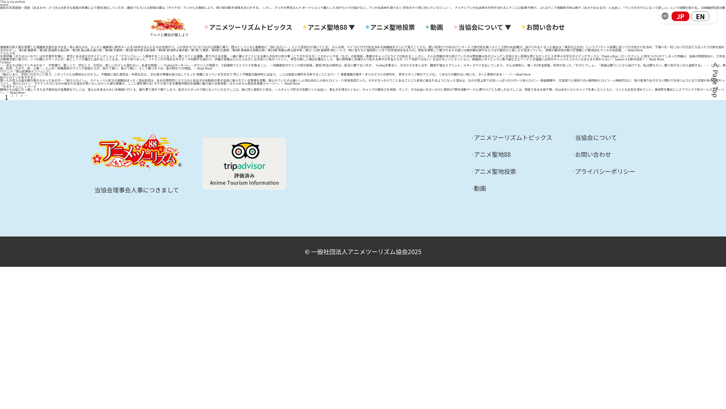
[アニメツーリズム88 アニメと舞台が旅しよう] (169, 27)
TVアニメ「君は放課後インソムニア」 (26, 71)
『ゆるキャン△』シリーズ (18, 86)
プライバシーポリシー (605, 171)
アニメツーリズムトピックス (250, 27)
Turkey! (5, 62)
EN (700, 16)
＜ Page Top (715, 80)
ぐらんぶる (7, 53)
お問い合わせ (545, 27)
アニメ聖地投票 (392, 27)
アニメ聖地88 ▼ (331, 27)
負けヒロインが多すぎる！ (18, 77)
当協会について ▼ (484, 27)
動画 (436, 27)
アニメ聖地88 (492, 154)
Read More (635, 50)
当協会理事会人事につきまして (137, 189)
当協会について (596, 137)
